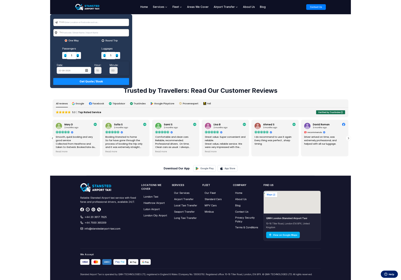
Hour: (97, 65)
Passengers (69, 48)
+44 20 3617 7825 (96, 217)
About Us (249, 6)
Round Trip (111, 40)
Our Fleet (209, 192)
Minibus (208, 211)
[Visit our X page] (99, 209)
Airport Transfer (224, 6)
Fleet (175, 6)
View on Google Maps (285, 235)
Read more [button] (62, 151)
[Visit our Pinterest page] (93, 209)
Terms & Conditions (245, 227)
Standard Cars (212, 199)
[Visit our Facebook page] (82, 209)
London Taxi (149, 196)
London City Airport (154, 215)
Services (158, 6)
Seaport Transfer (183, 211)
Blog (263, 6)
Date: (60, 65)
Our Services (181, 192)
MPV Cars (209, 205)
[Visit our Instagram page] (88, 209)
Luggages (107, 48)
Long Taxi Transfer (184, 218)
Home (144, 6)
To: (60, 32)
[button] (78, 103)
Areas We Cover (198, 6)
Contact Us (316, 7)
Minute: (113, 65)
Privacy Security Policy (244, 219)
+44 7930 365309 (95, 222)
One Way (73, 40)
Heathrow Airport (153, 202)
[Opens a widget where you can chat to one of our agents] (389, 274)
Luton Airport (150, 209)
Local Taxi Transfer (184, 205)
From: (62, 22)
